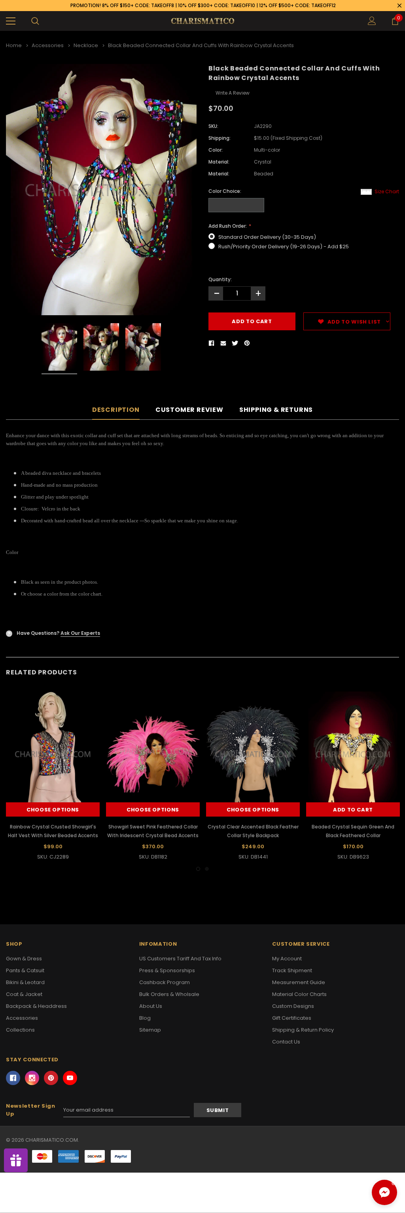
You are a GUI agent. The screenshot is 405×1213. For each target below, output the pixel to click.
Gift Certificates (291, 1018)
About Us (150, 1006)
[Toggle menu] (10, 21)
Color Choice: (224, 191)
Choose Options (52, 809)
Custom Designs (293, 1006)
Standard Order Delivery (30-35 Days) (267, 237)
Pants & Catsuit (25, 970)
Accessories (22, 1018)
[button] (384, 1192)
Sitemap (150, 1030)
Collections (20, 1030)
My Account (287, 958)
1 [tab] (198, 869)
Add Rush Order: (228, 226)
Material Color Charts (299, 994)
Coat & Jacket (24, 994)
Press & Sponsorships (167, 970)
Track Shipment (292, 970)
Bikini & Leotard (25, 982)
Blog (145, 1018)
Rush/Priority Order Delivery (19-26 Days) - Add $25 (283, 246)
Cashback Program (164, 982)
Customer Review (189, 410)
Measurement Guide (298, 982)
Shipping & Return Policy (303, 1030)
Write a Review (233, 92)
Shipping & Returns (276, 410)
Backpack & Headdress (36, 1006)
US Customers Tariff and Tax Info (180, 958)
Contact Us (286, 1041)
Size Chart (387, 191)
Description (116, 410)
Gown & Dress (24, 958)
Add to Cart (353, 809)
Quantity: (220, 279)
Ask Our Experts (80, 633)
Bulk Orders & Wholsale (169, 994)
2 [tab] (207, 869)
